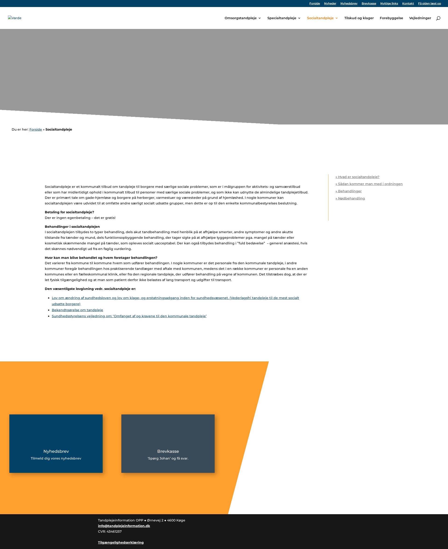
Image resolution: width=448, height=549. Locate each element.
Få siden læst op (429, 3)
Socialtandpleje (320, 18)
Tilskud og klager (359, 18)
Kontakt (408, 3)
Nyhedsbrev (348, 3)
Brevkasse (369, 3)
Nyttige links (389, 3)
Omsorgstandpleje (241, 18)
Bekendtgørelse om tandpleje (77, 310)
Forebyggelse (391, 18)
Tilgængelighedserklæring (121, 542)
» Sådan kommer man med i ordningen (369, 184)
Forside (314, 3)
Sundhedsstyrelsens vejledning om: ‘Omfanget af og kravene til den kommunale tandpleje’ (129, 316)
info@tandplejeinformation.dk (124, 526)
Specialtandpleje (281, 18)
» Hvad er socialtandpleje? (357, 177)
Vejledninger (420, 18)
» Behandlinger (349, 191)
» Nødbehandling (350, 198)
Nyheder (330, 3)
